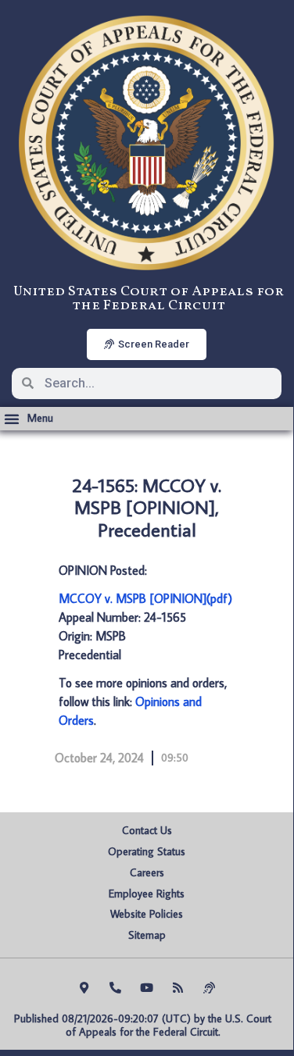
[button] (28, 418)
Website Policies (146, 914)
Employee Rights (147, 894)
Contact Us (147, 830)
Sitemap (147, 935)
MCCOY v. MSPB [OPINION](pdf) (145, 598)
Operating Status (146, 851)
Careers (147, 872)
